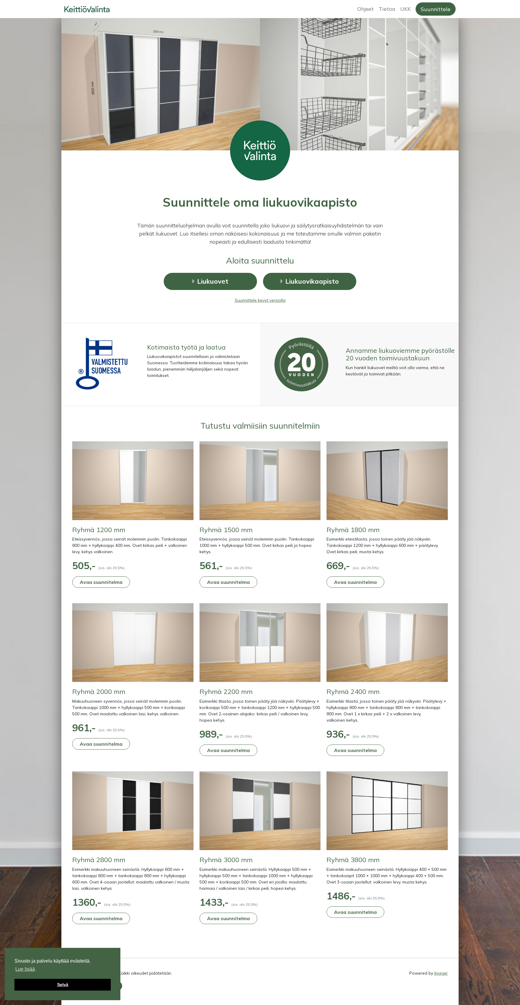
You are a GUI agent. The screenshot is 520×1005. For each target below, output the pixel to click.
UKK (405, 8)
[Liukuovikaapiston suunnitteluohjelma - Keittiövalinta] (129, 9)
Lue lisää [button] (25, 969)
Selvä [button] (62, 984)
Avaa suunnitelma (101, 582)
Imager (441, 973)
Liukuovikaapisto (312, 281)
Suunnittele (435, 9)
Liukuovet (212, 281)
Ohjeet (365, 8)
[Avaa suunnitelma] (132, 482)
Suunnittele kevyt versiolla (260, 300)
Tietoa (387, 8)
